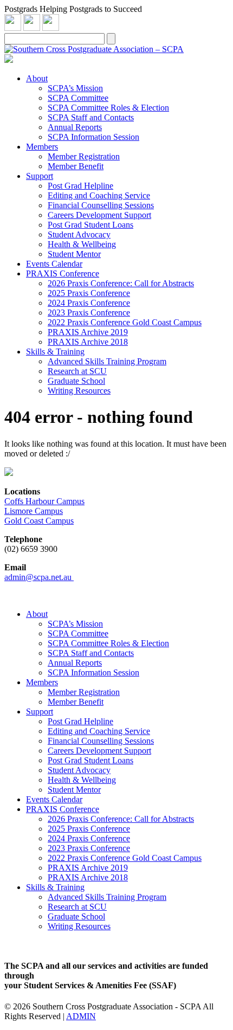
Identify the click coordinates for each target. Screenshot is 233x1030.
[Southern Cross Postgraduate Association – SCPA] (94, 49)
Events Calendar (54, 263)
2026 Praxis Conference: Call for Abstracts (121, 283)
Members (42, 146)
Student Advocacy (79, 234)
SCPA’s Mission (75, 88)
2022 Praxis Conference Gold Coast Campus (125, 322)
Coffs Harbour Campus (44, 501)
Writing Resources (79, 390)
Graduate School (76, 380)
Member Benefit (75, 166)
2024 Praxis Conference (89, 302)
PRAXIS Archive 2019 (88, 332)
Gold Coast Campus (39, 520)
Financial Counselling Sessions (101, 205)
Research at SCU (77, 371)
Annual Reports (75, 127)
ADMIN (81, 1016)
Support (39, 176)
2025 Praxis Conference (89, 293)
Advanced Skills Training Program (107, 361)
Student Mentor (74, 254)
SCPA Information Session (93, 136)
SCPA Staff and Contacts (91, 117)
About (37, 78)
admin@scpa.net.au (39, 577)
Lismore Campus (33, 511)
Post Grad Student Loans (90, 224)
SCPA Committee (78, 97)
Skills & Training (55, 351)
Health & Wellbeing (82, 244)
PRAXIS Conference (62, 273)
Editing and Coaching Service (99, 195)
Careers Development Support (99, 215)
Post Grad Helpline (80, 185)
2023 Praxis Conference (89, 312)
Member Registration (84, 156)
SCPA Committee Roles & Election (108, 107)
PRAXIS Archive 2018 (88, 341)
